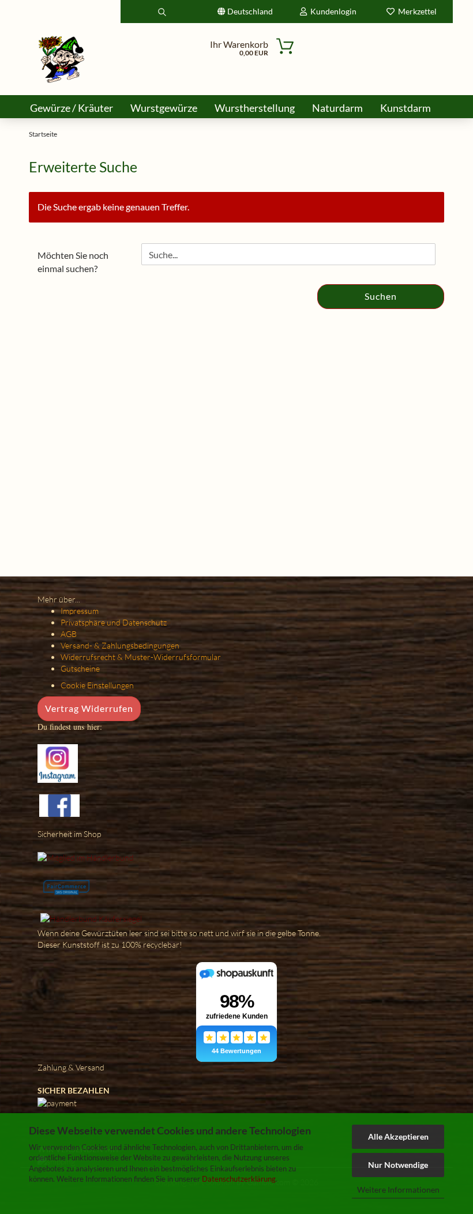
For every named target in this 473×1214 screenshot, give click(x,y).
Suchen (381, 296)
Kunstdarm (405, 107)
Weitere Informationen (398, 1189)
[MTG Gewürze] (62, 59)
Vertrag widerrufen (89, 708)
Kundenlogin (331, 11)
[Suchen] (162, 11)
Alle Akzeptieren (398, 1136)
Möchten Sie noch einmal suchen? (72, 262)
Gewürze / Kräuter (71, 107)
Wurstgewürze (163, 107)
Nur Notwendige (398, 1165)
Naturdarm (337, 107)
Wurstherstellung (255, 107)
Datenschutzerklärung (239, 1178)
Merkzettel (416, 11)
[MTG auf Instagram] (57, 762)
